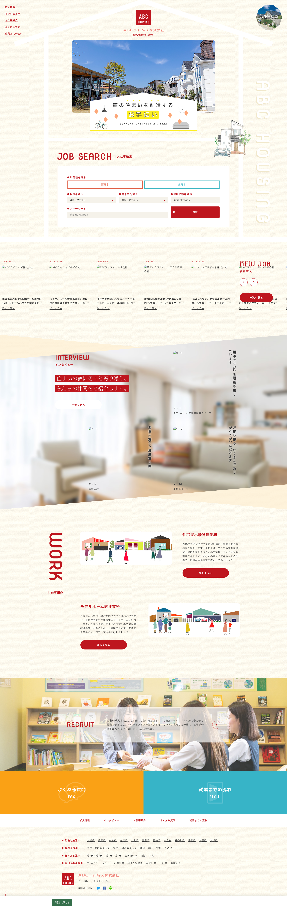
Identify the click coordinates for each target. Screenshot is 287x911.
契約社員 (151, 863)
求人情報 (10, 7)
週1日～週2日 (113, 855)
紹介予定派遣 (135, 863)
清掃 (115, 848)
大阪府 (91, 840)
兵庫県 (102, 840)
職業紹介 (176, 863)
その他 (168, 848)
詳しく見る (205, 573)
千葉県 (192, 840)
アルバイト (93, 863)
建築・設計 (146, 848)
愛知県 (156, 840)
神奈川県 (180, 840)
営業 (158, 848)
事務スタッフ (129, 848)
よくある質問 (12, 27)
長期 (151, 855)
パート (107, 863)
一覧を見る (256, 297)
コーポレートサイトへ (91, 881)
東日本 (182, 184)
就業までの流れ (14, 33)
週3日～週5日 (94, 855)
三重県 (145, 840)
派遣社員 (119, 863)
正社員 (163, 863)
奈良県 (135, 840)
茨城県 (214, 840)
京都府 (113, 840)
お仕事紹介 (11, 20)
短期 (143, 855)
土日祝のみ (131, 855)
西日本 (105, 184)
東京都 (168, 840)
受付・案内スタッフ (98, 848)
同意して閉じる (62, 902)
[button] (244, 282)
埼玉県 (203, 840)
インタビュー (12, 13)
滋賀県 (124, 840)
